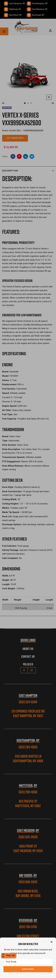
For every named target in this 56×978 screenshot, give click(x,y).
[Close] (52, 942)
